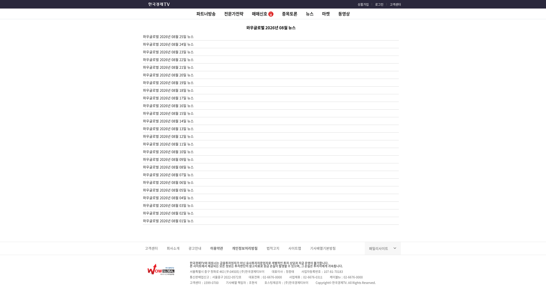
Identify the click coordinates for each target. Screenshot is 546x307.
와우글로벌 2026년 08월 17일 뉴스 (168, 97)
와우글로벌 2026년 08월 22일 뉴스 (168, 59)
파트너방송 (206, 14)
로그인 (379, 4)
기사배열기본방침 (323, 248)
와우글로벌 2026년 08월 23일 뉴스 (168, 51)
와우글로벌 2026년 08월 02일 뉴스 (168, 213)
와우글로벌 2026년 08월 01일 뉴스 (168, 220)
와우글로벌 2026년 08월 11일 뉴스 (168, 143)
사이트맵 (294, 248)
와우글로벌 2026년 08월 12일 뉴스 (168, 136)
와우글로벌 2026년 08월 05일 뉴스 (168, 190)
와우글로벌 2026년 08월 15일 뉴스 (168, 113)
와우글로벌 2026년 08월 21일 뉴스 (168, 67)
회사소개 (173, 248)
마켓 (326, 14)
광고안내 (195, 248)
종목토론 (289, 14)
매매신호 (260, 14)
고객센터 (395, 4)
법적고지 (273, 248)
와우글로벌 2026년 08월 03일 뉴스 (168, 205)
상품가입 (363, 4)
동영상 (344, 14)
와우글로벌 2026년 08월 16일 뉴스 (168, 105)
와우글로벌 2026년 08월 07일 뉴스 (168, 174)
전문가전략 (233, 14)
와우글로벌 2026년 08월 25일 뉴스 (168, 36)
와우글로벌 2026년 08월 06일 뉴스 (168, 182)
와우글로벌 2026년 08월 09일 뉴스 (168, 159)
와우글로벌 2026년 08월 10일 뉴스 (168, 151)
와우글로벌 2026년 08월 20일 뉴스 (168, 74)
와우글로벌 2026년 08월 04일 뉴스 (168, 197)
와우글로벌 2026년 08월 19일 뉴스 (168, 82)
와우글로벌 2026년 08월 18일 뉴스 (168, 90)
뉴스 (310, 14)
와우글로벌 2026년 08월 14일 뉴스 (168, 120)
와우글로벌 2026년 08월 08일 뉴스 (168, 166)
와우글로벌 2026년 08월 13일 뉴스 (168, 128)
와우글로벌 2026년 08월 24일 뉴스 (168, 44)
